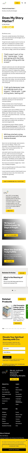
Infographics (19, 396)
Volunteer (18, 421)
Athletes (4, 412)
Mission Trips (19, 414)
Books (17, 392)
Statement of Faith (6, 394)
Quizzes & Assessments (19, 401)
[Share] (13, 27)
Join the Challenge (11, 235)
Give (17, 2)
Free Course (9, 261)
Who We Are (5, 389)
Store (3, 403)
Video (17, 404)
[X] (5, 27)
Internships (18, 416)
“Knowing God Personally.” (12, 126)
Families (4, 416)
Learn (17, 384)
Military (4, 419)
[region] (14, 446)
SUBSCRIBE (7, 357)
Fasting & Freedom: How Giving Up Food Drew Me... (12, 438)
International (19, 423)
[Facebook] (3, 27)
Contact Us (4, 401)
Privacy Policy (5, 360)
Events (17, 412)
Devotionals (18, 394)
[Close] (26, 440)
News (3, 396)
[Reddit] (10, 27)
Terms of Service (13, 360)
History (4, 387)
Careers (18, 419)
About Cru (14, 379)
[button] (12, 290)
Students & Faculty (6, 425)
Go (17, 409)
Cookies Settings (14, 446)
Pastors (4, 421)
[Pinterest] (8, 27)
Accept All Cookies (14, 449)
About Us (9, 210)
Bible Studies (19, 389)
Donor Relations (6, 398)
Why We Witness (4, 435)
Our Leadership (6, 392)
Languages (18, 398)
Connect (5, 409)
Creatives (4, 414)
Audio (17, 387)
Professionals (5, 423)
